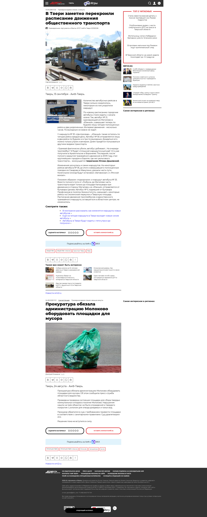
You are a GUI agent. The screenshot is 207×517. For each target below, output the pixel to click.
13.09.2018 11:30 (51, 10)
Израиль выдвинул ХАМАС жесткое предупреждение (146, 85)
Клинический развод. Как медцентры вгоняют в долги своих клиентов (106, 270)
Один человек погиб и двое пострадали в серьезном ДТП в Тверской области (105, 277)
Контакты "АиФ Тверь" (70, 473)
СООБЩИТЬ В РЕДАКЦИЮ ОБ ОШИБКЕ (116, 476)
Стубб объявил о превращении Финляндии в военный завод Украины (144, 70)
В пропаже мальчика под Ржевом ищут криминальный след (142, 47)
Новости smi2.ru (53, 293)
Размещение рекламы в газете (119, 473)
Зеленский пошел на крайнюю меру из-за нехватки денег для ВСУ (146, 101)
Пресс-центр (87, 471)
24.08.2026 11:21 (51, 300)
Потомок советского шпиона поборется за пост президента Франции (144, 78)
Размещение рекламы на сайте (93, 473)
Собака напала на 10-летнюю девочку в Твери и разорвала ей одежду (68, 270)
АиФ (60, 82)
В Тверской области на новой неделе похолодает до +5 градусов (142, 56)
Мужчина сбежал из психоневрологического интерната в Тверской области (67, 277)
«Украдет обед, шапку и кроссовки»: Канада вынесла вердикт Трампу (146, 93)
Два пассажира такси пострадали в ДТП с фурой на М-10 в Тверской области (68, 285)
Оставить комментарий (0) (103, 232)
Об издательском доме (71, 471)
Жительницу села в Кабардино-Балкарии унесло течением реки (142, 37)
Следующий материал (84, 510)
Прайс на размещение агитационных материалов (81, 476)
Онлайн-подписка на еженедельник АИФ (128, 471)
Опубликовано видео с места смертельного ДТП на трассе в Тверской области (142, 27)
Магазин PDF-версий (102, 471)
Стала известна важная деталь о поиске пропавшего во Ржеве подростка (142, 18)
